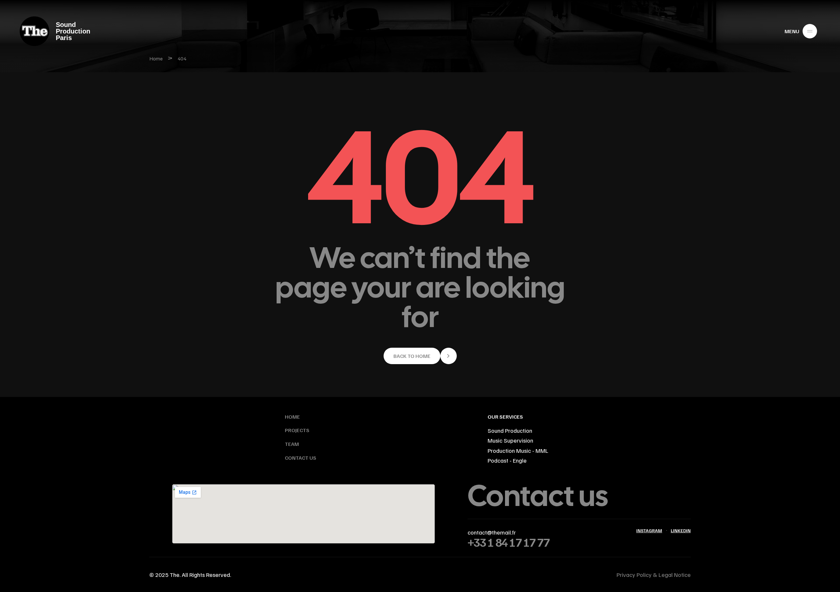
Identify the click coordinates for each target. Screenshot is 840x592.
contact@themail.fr (492, 532)
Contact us (538, 495)
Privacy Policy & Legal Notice (654, 574)
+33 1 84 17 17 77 (509, 542)
